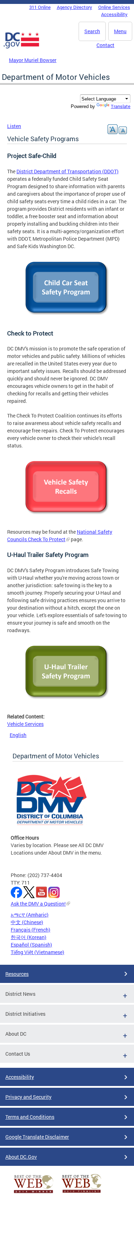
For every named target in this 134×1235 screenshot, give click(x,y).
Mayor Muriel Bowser (32, 60)
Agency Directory (74, 7)
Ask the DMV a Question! (38, 903)
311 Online (40, 7)
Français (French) (30, 929)
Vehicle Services (25, 724)
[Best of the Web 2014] (33, 1193)
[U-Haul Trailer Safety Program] (67, 701)
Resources (17, 973)
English (18, 735)
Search (92, 31)
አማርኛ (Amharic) (30, 914)
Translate (120, 106)
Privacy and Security (28, 1096)
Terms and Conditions (29, 1116)
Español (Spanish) (31, 944)
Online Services (114, 7)
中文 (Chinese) (27, 922)
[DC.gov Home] (21, 47)
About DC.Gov (21, 1156)
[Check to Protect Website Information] (67, 517)
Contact (105, 45)
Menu (120, 31)
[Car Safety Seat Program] (67, 317)
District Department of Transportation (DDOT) (67, 171)
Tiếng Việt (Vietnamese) (37, 952)
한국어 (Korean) (28, 937)
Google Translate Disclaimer (37, 1136)
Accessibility (114, 14)
